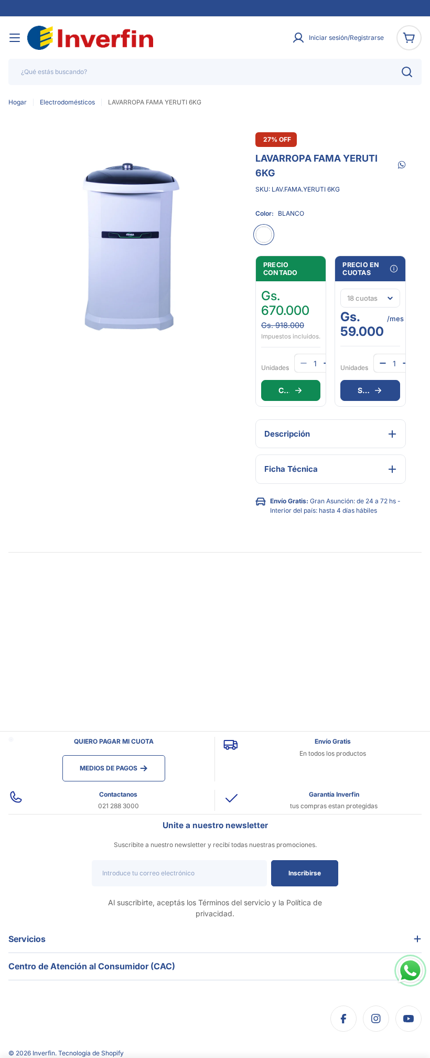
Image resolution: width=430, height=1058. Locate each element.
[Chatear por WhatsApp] (410, 970)
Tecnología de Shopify (91, 1053)
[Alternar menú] (14, 37)
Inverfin (44, 1053)
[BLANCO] (263, 234)
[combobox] (215, 72)
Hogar (17, 102)
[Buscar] (407, 72)
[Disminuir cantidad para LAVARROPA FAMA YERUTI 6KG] (383, 363)
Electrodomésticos (67, 102)
